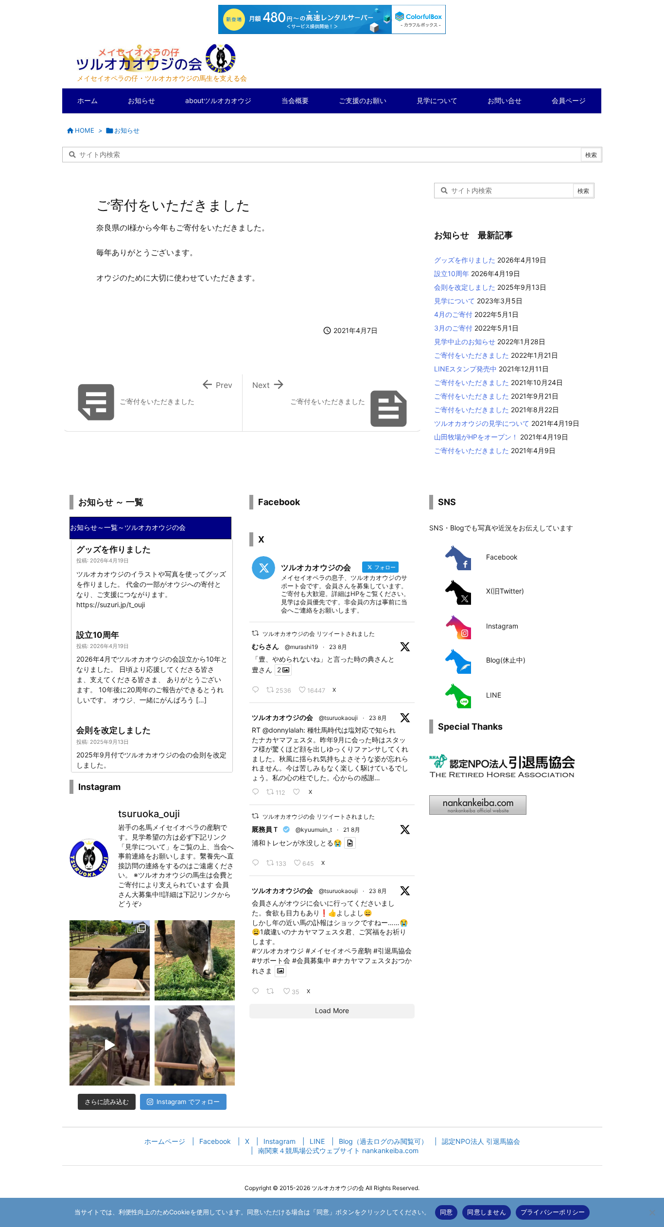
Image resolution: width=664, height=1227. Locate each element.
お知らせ (127, 130)
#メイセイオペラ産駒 (338, 951)
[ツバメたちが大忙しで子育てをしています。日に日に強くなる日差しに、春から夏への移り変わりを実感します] (110, 960)
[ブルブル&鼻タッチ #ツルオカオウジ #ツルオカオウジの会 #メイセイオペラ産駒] (110, 1045)
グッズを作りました (464, 260)
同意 (446, 1212)
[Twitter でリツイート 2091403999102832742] (272, 991)
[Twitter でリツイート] (255, 633)
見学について (454, 301)
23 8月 (338, 646)
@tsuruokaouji (338, 717)
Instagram (502, 626)
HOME (84, 130)
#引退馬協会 (392, 951)
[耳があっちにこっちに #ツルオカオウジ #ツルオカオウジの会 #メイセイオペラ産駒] (195, 1045)
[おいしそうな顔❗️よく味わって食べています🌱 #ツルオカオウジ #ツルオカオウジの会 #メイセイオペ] (195, 960)
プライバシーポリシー (553, 1212)
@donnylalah (282, 730)
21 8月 (351, 829)
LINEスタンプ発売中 (465, 369)
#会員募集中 (311, 960)
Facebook (502, 557)
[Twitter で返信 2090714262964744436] (256, 863)
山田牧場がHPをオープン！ (476, 437)
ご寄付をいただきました (471, 355)
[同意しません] (652, 1212)
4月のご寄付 (453, 314)
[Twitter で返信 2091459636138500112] (256, 689)
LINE (493, 695)
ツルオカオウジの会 (282, 717)
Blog (493, 660)
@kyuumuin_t (314, 829)
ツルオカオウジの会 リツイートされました (318, 633)
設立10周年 (451, 273)
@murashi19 (301, 646)
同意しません (486, 1212)
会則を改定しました (464, 287)
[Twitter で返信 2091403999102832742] (256, 991)
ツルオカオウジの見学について (481, 423)
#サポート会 (271, 960)
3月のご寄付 (453, 328)
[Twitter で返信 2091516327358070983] (256, 792)
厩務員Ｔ (265, 829)
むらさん (265, 646)
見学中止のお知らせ (464, 341)
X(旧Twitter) (505, 591)
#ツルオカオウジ (278, 951)
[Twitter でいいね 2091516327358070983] (298, 792)
